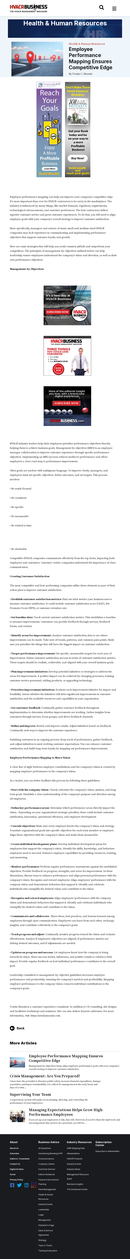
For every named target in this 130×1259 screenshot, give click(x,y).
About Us (14, 1148)
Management (44, 1220)
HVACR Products (74, 1159)
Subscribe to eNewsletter (107, 1151)
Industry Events (45, 1204)
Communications (46, 1159)
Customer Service (46, 1169)
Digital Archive (16, 1169)
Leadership (43, 1209)
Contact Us (15, 1164)
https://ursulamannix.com (45, 1015)
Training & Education (47, 1250)
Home (13, 1174)
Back (20, 1028)
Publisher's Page (46, 1225)
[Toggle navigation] (114, 8)
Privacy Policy (16, 1179)
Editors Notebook (46, 1174)
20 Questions (44, 1148)
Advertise (14, 1153)
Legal (41, 1215)
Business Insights (75, 1184)
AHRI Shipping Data (76, 1148)
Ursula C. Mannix (82, 73)
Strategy (42, 1240)
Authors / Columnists (19, 1159)
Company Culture (46, 1164)
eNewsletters (73, 1153)
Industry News (73, 1169)
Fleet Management (47, 1189)
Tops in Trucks (45, 1245)
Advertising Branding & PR (50, 1153)
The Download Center (77, 1189)
